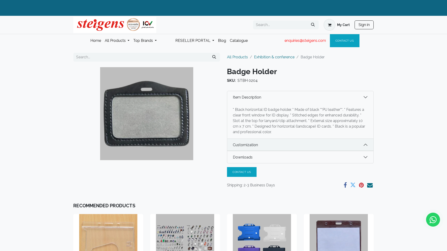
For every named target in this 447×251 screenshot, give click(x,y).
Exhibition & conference (274, 57)
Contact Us (344, 40)
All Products (237, 57)
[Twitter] (353, 185)
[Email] (370, 185)
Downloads (243, 157)
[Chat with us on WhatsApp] (433, 220)
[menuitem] (95, 40)
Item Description (247, 97)
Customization (245, 145)
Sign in (364, 25)
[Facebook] (345, 185)
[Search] (313, 24)
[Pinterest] (361, 185)
